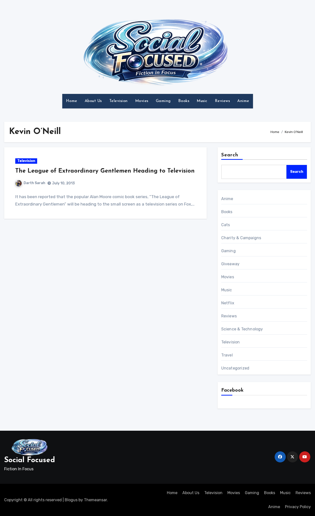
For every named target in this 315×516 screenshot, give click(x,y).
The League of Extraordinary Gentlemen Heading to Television (105, 171)
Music (202, 101)
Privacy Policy (298, 506)
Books (183, 101)
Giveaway (230, 264)
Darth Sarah (34, 183)
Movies (141, 101)
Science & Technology (242, 329)
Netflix (227, 303)
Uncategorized (235, 368)
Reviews (222, 101)
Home (71, 101)
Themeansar (95, 500)
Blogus (71, 500)
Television (118, 101)
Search (229, 155)
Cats (225, 224)
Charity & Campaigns (241, 238)
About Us (93, 101)
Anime (243, 101)
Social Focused (29, 460)
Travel (227, 355)
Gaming (163, 101)
